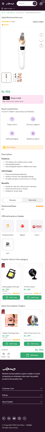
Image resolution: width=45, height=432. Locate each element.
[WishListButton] (41, 39)
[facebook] (4, 418)
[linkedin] (9, 418)
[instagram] (20, 418)
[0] (41, 3)
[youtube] (15, 418)
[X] (25, 418)
